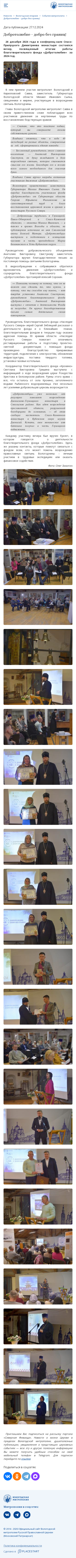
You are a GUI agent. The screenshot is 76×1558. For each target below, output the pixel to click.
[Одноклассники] (17, 1476)
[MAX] (35, 1476)
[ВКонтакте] (8, 1476)
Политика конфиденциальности (23, 1545)
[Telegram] (26, 1476)
